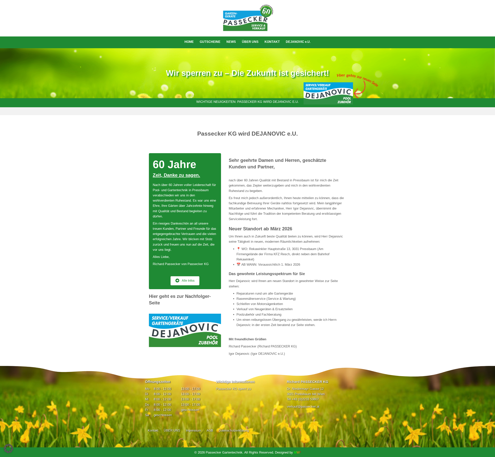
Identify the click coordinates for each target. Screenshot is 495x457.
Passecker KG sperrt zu (233, 389)
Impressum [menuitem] (193, 430)
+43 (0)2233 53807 (305, 399)
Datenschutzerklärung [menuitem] (234, 430)
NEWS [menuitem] (231, 41)
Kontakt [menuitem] (153, 430)
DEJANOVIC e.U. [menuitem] (298, 41)
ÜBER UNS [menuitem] (250, 41)
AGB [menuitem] (210, 430)
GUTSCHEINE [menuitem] (210, 41)
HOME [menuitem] (189, 41)
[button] (8, 448)
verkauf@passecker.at (303, 406)
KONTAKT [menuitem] (272, 41)
